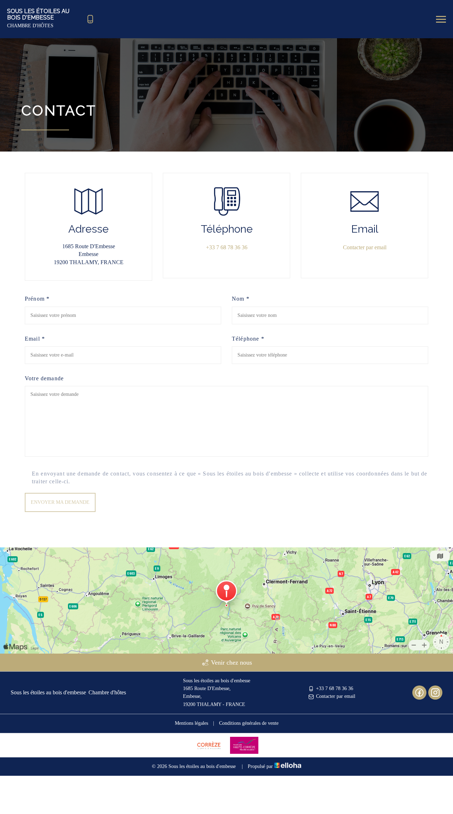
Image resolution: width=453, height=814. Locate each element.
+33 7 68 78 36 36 (334, 688)
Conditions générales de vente (249, 723)
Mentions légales (191, 723)
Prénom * (37, 299)
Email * (35, 339)
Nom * (241, 299)
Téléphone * (248, 339)
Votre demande (44, 378)
